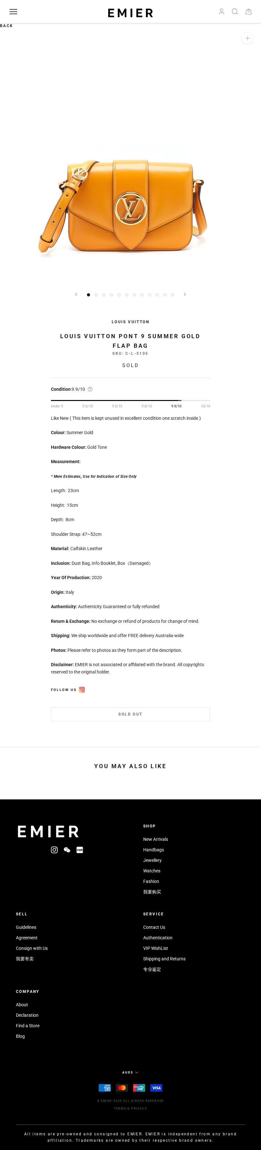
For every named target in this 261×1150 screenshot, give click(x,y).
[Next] (185, 294)
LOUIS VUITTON (130, 322)
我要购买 (152, 891)
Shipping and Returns (164, 958)
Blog (20, 1036)
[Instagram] (54, 849)
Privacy (139, 1108)
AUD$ (127, 1072)
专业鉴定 (152, 969)
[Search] (235, 11)
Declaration (27, 1015)
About (22, 1004)
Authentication (158, 937)
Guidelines (26, 927)
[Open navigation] (13, 11)
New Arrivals (155, 839)
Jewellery (152, 860)
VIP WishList (155, 948)
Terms (120, 1108)
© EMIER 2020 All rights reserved (130, 1101)
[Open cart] (248, 11)
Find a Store (27, 1025)
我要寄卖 (25, 958)
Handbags (153, 849)
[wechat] (67, 849)
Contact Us (154, 927)
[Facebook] (82, 689)
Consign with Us (32, 948)
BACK (6, 26)
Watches (151, 870)
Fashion (151, 881)
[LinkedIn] (79, 849)
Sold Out (130, 714)
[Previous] (76, 294)
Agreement (27, 937)
